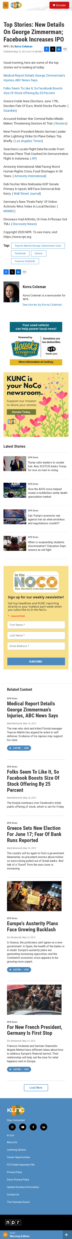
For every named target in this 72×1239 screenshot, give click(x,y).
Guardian (9, 110)
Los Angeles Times (28, 141)
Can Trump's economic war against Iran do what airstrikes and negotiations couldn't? (46, 519)
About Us (12, 1142)
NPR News (33, 457)
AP (34, 158)
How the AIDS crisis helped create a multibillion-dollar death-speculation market (48, 492)
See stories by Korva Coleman (42, 304)
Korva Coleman (23, 46)
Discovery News (24, 224)
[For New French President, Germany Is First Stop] (34, 1000)
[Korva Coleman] (11, 291)
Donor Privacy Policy (18, 1179)
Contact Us (13, 1194)
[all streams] (67, 1234)
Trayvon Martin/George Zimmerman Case (38, 245)
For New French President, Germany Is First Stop (34, 1030)
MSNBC (8, 211)
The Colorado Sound (18, 1202)
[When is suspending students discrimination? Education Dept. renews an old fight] (14, 543)
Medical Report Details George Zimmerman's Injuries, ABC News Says (32, 710)
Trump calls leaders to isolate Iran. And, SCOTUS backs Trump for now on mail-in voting (47, 466)
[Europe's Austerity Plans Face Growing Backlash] (34, 896)
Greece (39, 253)
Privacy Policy (14, 1172)
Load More (36, 1087)
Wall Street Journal (27, 193)
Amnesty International (30, 176)
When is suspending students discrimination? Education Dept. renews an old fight (47, 546)
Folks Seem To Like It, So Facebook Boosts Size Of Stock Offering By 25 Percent (33, 781)
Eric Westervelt (14, 937)
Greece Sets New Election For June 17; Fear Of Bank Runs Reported (34, 834)
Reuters (60, 123)
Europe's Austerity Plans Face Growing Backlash (32, 926)
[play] (5, 1234)
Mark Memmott (14, 723)
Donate (61, 5)
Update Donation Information (23, 1187)
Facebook (20, 253)
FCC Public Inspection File (21, 1164)
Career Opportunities (18, 1157)
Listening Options (16, 1150)
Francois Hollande (25, 261)
